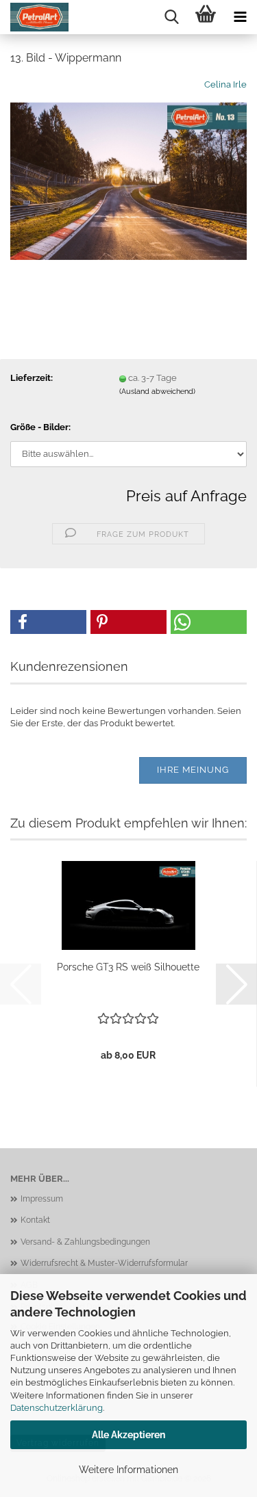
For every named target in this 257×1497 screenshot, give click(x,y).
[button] (48, 622)
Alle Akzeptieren (128, 1434)
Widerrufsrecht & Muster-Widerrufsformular (104, 1263)
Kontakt (35, 1220)
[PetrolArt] (34, 17)
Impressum (42, 1199)
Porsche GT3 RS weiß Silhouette (128, 967)
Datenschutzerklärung (56, 1408)
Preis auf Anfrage (186, 496)
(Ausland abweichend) (157, 391)
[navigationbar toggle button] (240, 17)
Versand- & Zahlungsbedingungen (85, 1242)
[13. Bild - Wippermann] (128, 180)
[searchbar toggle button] (171, 17)
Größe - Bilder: (40, 427)
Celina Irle (225, 84)
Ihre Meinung (193, 770)
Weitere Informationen (128, 1469)
